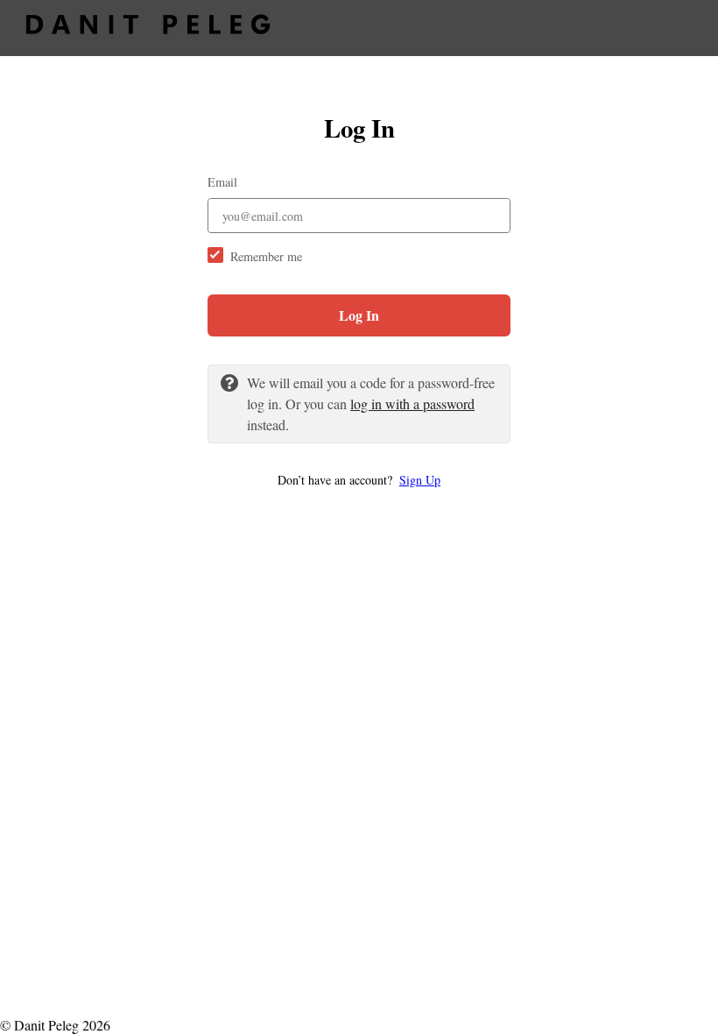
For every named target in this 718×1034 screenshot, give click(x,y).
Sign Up (419, 479)
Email (222, 182)
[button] (359, 479)
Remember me (266, 256)
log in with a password (412, 403)
